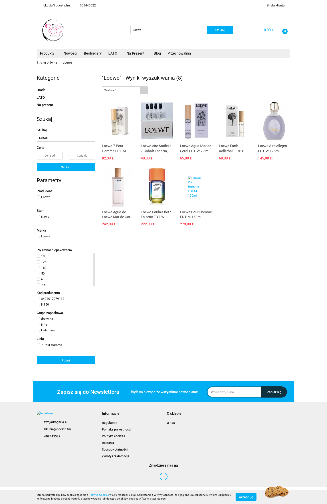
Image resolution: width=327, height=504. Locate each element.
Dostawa (108, 443)
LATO (113, 53)
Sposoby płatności (115, 449)
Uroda (41, 90)
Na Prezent (136, 53)
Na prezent (45, 105)
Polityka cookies (113, 436)
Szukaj (66, 167)
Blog (157, 53)
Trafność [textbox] (110, 90)
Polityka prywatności (116, 429)
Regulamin (109, 422)
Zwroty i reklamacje (115, 456)
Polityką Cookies (99, 494)
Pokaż (66, 360)
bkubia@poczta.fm (57, 429)
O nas (171, 422)
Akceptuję (246, 497)
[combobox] (125, 90)
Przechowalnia (179, 53)
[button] (110, 414)
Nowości (70, 53)
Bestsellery (93, 53)
